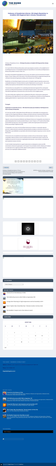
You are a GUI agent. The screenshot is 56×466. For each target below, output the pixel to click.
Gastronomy (18, 394)
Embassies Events (45, 393)
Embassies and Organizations (36, 393)
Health (29, 405)
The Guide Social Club (34, 400)
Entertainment (9, 394)
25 (21, 342)
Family (14, 394)
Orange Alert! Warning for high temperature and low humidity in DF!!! (25, 301)
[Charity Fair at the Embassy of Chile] (4, 393)
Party (34, 417)
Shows (41, 417)
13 (35, 335)
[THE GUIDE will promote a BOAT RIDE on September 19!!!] (4, 399)
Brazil (17, 393)
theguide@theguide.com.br (9, 371)
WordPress (21, 464)
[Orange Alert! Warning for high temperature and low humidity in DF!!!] (4, 405)
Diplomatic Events (21, 393)
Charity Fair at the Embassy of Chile (16, 292)
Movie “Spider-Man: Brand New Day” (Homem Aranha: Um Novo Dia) (25, 306)
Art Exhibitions (15, 416)
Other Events (22, 394)
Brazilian (20, 399)
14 (42, 335)
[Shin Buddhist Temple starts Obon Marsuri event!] (4, 416)
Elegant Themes (11, 464)
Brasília (13, 393)
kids (24, 417)
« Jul (5, 347)
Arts (13, 410)
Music (26, 417)
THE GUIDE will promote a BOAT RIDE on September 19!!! (21, 297)
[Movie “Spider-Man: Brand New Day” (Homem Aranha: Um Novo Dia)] (4, 410)
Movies (27, 410)
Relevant (22, 400)
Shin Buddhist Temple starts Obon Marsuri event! (20, 310)
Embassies (28, 393)
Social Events (27, 400)
